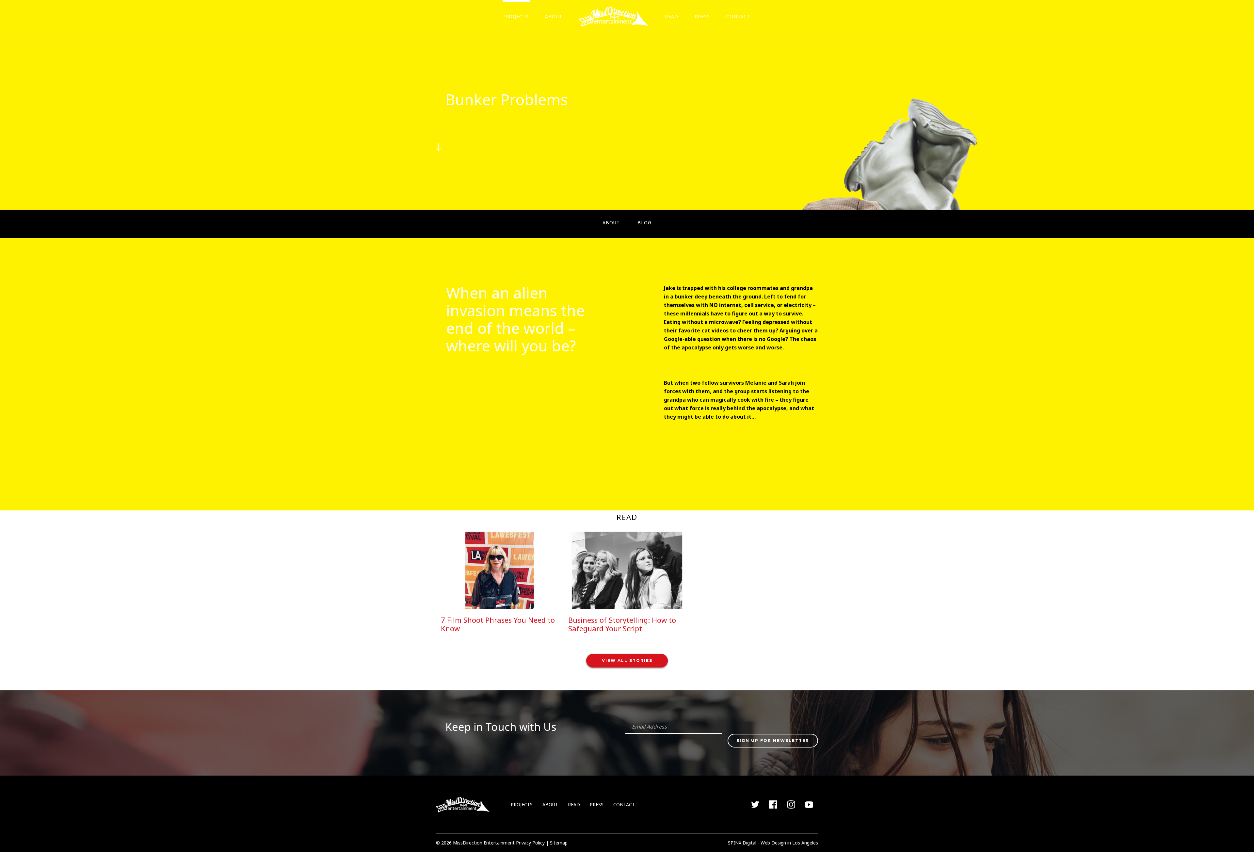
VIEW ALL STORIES (627, 660)
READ (671, 16)
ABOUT (553, 16)
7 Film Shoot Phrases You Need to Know (498, 624)
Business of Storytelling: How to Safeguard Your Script (622, 624)
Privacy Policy (530, 843)
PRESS (702, 16)
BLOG (644, 222)
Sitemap (559, 843)
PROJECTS (516, 16)
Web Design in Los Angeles (789, 843)
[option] (499, 584)
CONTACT (738, 16)
